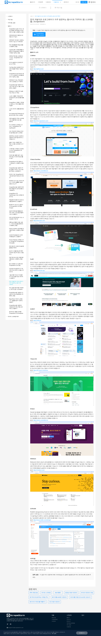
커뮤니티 (69, 619)
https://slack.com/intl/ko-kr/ (40, 170)
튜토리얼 (54, 617)
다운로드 (48, 2)
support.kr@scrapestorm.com (16, 627)
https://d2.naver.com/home (40, 370)
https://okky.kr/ (37, 320)
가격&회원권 (55, 619)
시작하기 (43, 7)
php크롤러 (58, 592)
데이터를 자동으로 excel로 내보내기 (80, 597)
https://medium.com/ (39, 470)
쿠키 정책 (69, 625)
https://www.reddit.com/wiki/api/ (42, 520)
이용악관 (69, 626)
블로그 (32, 16)
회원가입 (83, 2)
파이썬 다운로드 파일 (87, 592)
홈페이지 (32, 2)
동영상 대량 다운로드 (71, 592)
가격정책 (40, 2)
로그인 (77, 2)
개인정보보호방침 (71, 623)
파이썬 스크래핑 (46, 592)
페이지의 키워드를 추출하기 (37, 601)
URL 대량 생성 (34, 592)
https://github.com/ (38, 69)
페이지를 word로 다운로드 (59, 597)
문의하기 (66, 2)
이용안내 (56, 2)
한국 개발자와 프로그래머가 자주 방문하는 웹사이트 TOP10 (47, 16)
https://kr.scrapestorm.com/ (40, 121)
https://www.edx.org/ (39, 270)
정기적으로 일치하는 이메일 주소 (39, 597)
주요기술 (59, 7)
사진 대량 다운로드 (54, 601)
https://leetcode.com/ (39, 220)
